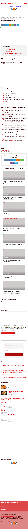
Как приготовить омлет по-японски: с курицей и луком (11, 292)
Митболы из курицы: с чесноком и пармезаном (13, 276)
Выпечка (9, 387)
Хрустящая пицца (12, 386)
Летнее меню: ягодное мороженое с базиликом (14, 375)
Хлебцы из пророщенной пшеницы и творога (13, 365)
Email (2, 306)
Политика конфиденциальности (8, 516)
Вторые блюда (12, 17)
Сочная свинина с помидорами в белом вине (13, 260)
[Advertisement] (14, 75)
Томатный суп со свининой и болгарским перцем (14, 377)
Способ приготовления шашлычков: (13, 53)
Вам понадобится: (11, 51)
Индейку (7, 114)
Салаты (9, 421)
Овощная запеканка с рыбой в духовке (12, 229)
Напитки (9, 415)
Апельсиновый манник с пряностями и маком (13, 370)
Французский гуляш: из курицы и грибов (13, 182)
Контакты (3, 509)
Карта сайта (4, 506)
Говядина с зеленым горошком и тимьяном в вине (13, 197)
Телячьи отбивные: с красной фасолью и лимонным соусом (12, 245)
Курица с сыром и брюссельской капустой (13, 213)
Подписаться (14, 354)
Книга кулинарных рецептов (13, 2)
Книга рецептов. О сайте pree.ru (9, 502)
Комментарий (4, 310)
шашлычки (12, 140)
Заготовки (10, 407)
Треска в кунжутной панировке (10, 368)
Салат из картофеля (13, 419)
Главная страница (4, 17)
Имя (2, 301)
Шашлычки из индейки (10, 49)
